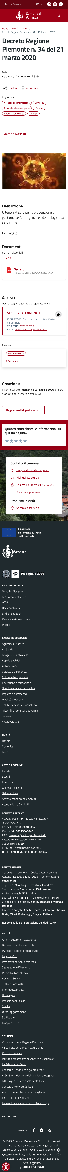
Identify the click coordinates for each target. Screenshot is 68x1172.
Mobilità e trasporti (13, 699)
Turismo (6, 716)
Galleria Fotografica (13, 788)
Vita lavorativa (10, 722)
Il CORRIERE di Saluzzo (15, 1098)
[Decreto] (9, 270)
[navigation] (7, 15)
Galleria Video (10, 793)
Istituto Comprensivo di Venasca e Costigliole (28, 1059)
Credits (6, 1006)
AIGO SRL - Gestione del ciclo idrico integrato (28, 1075)
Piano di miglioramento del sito (20, 951)
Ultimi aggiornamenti (14, 1012)
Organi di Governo (12, 591)
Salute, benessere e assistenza (20, 705)
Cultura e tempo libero (15, 677)
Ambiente (7, 649)
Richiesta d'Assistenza (15, 973)
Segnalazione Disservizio (16, 967)
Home (5, 28)
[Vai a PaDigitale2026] (23, 573)
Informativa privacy (13, 989)
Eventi (6, 771)
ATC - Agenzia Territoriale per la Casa (23, 1081)
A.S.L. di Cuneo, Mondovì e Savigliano (23, 1092)
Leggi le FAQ (9, 956)
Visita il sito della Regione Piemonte (22, 1042)
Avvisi (25, 28)
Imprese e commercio (14, 694)
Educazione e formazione (16, 683)
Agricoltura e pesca (13, 644)
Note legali (8, 995)
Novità (15, 28)
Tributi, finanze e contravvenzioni (21, 710)
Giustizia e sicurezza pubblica (18, 688)
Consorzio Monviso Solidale (17, 1086)
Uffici (5, 602)
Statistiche (8, 1017)
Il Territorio (8, 782)
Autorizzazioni (10, 666)
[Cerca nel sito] (58, 15)
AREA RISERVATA (34, 1167)
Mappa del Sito (10, 1023)
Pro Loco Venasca (12, 1053)
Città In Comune (46, 1150)
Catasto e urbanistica (14, 671)
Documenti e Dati (12, 608)
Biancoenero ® (26, 1159)
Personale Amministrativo (17, 619)
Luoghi (6, 776)
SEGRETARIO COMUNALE (24, 313)
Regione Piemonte (13, 4)
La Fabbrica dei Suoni (14, 1064)
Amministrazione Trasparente (19, 939)
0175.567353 (27, 326)
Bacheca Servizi (11, 978)
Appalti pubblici (11, 660)
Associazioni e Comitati (15, 804)
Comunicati (8, 746)
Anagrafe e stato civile (15, 655)
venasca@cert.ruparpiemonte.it (31, 329)
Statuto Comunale (12, 984)
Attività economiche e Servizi (19, 799)
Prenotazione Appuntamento (19, 962)
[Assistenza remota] (58, 1150)
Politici (6, 625)
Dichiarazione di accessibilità (18, 945)
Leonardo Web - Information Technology (25, 1103)
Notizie (6, 741)
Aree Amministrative (14, 597)
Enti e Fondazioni (12, 613)
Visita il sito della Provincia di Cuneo (22, 1048)
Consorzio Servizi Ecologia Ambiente (23, 1070)
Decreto (19, 269)
